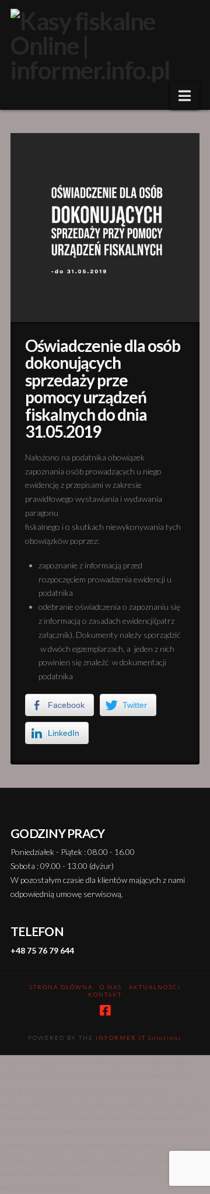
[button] (185, 95)
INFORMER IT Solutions (139, 1037)
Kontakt (105, 994)
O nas (111, 986)
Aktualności (155, 986)
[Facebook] (105, 1010)
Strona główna (61, 986)
